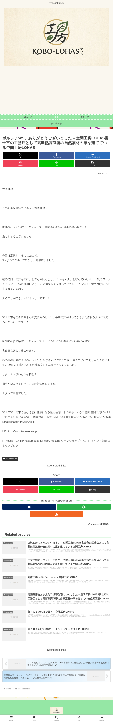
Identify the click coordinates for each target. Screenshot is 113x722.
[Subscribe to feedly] (84, 507)
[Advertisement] (56, 91)
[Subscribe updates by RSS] (56, 514)
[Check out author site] (29, 507)
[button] (92, 163)
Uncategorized (11, 459)
